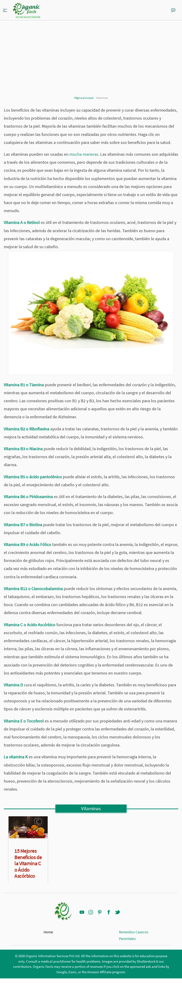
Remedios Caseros (133, 932)
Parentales (127, 938)
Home (48, 932)
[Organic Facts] (26, 10)
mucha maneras (83, 154)
